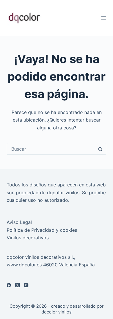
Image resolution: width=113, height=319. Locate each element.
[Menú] (103, 18)
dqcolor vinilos (56, 312)
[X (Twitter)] (17, 285)
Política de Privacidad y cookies (42, 230)
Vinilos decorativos (28, 237)
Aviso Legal (19, 222)
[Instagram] (26, 285)
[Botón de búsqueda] (100, 149)
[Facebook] (9, 285)
